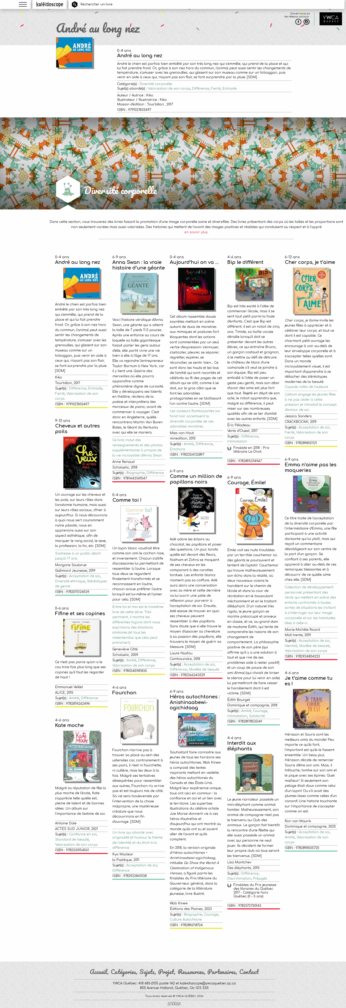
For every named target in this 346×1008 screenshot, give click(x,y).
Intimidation (237, 441)
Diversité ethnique (70, 581)
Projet (166, 972)
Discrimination (239, 878)
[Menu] (23, 4)
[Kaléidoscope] (49, 4)
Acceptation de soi (314, 427)
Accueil (98, 972)
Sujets (147, 972)
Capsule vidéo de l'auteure (306, 387)
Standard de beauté (72, 839)
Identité (291, 646)
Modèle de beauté (204, 669)
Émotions (177, 449)
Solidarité (257, 716)
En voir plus (196, 944)
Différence (200, 88)
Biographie (135, 473)
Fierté (216, 88)
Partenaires (221, 972)
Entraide (229, 88)
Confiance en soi (83, 834)
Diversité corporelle (156, 84)
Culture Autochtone (186, 919)
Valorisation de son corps (169, 88)
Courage (260, 711)
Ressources (191, 972)
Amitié (189, 444)
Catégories (123, 972)
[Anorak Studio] (174, 1004)
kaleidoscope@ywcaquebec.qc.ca (208, 983)
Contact (249, 972)
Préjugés (260, 878)
